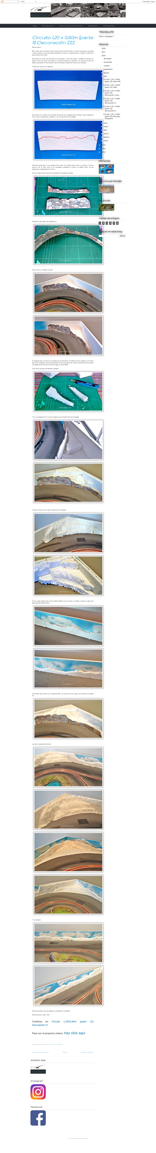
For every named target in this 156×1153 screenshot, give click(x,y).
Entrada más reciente (40, 1052)
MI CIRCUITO (48, 26)
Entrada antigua (87, 1052)
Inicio (65, 1052)
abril (106, 130)
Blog (35, 26)
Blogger (85, 1138)
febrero (107, 137)
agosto (107, 73)
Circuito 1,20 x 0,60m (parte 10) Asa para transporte (111, 116)
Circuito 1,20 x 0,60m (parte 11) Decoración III (111, 108)
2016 (104, 56)
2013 (104, 152)
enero (106, 141)
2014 (104, 149)
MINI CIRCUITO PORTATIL (71, 26)
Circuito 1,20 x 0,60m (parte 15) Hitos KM (111, 80)
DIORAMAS (93, 26)
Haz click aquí (74, 1033)
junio (106, 123)
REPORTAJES (108, 26)
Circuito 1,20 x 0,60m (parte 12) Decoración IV (111, 101)
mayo (106, 127)
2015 (104, 145)
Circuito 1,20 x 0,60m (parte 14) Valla (111, 86)
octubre (107, 66)
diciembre (108, 59)
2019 (104, 49)
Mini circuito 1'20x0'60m (55, 1044)
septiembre (108, 69)
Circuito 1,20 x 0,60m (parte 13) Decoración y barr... (111, 93)
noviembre (108, 62)
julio (105, 76)
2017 (104, 52)
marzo (106, 134)
